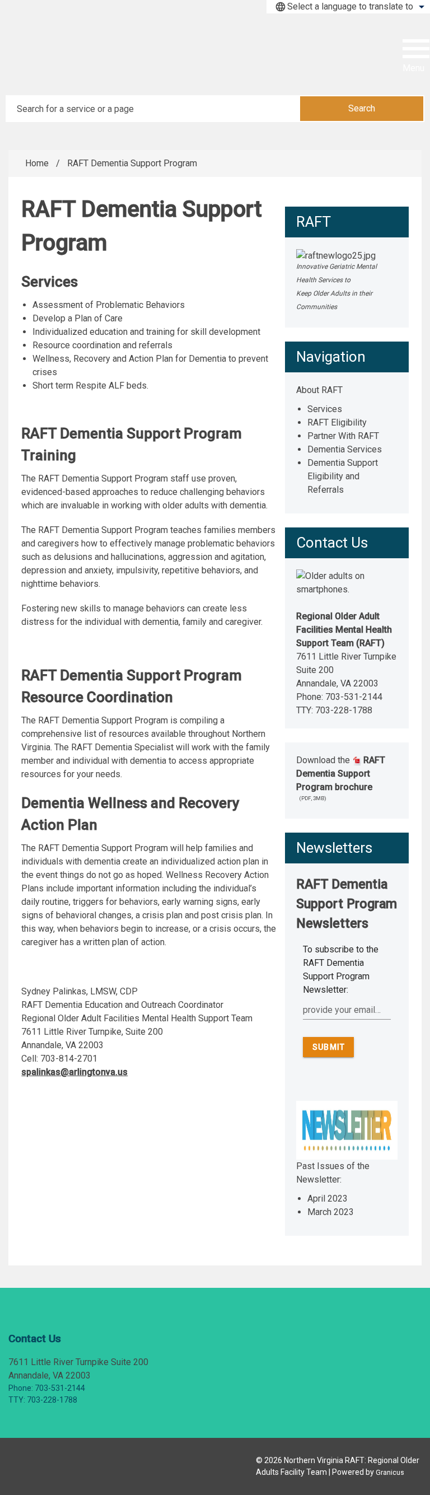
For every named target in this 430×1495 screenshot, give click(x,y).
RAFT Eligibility (337, 422)
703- (334, 697)
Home (37, 163)
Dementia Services (344, 449)
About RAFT (319, 390)
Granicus (390, 1473)
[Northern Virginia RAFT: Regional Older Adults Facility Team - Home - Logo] (78, 56)
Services (324, 409)
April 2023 (327, 1198)
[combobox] (348, 6)
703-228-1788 (343, 710)
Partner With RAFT (343, 436)
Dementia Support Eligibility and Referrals (342, 476)
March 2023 (330, 1212)
